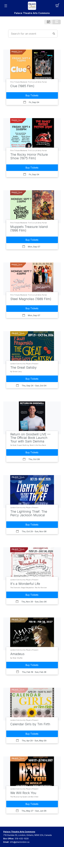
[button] (58, 5)
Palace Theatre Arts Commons (32, 13)
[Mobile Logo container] (32, 6)
